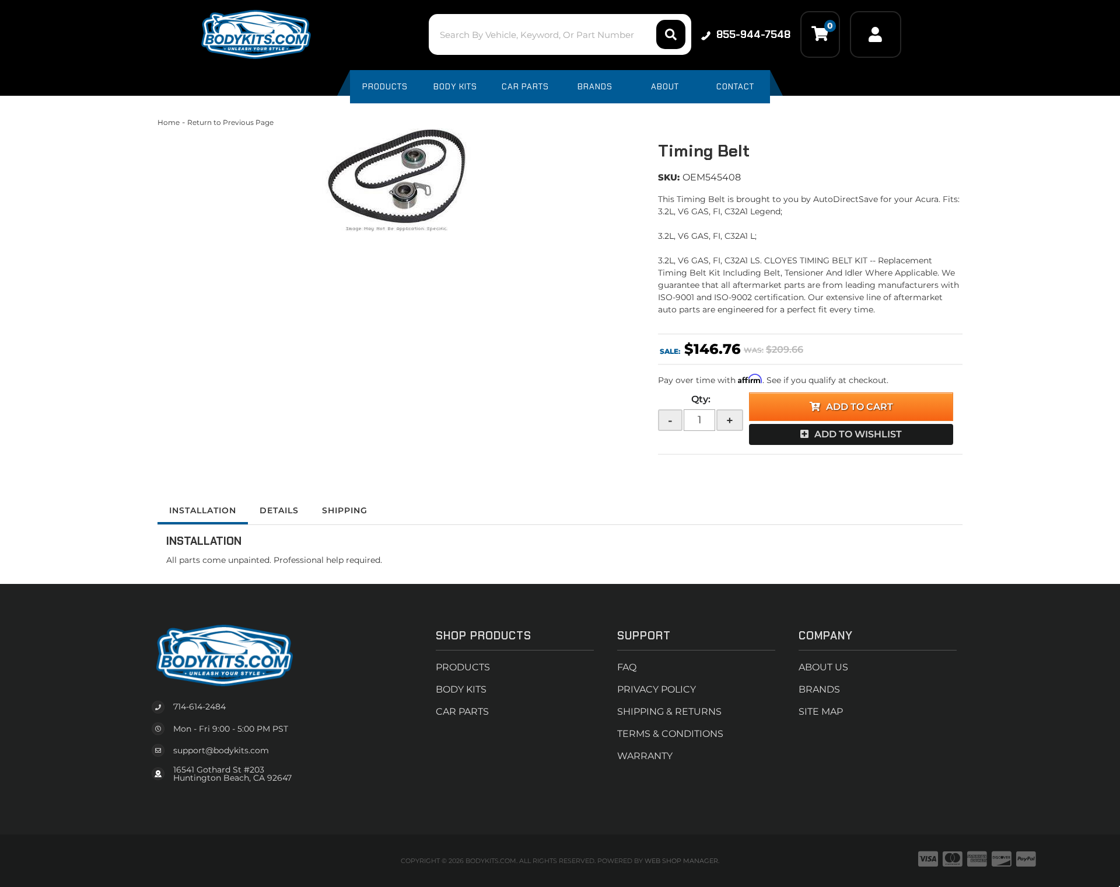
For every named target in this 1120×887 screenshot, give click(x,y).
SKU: (669, 177)
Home (169, 122)
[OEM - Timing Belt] (399, 180)
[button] (560, 34)
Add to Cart (859, 406)
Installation (202, 510)
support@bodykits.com (221, 750)
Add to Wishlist (858, 434)
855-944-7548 (753, 34)
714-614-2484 (199, 706)
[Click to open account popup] (875, 34)
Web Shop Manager (681, 861)
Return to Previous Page (230, 122)
